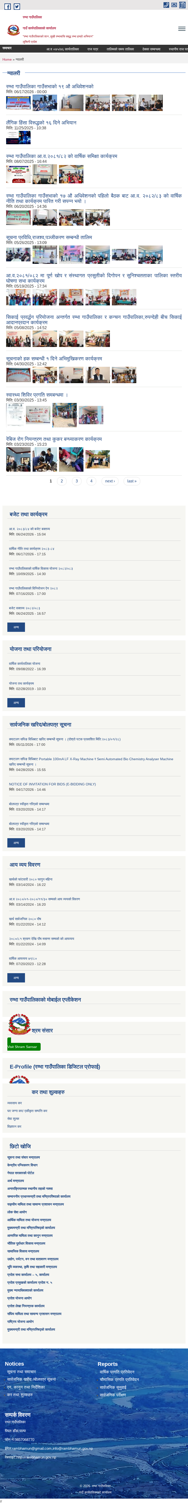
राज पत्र (80, 49)
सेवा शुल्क (13, 1119)
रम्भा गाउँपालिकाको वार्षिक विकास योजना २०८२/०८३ (41, 568)
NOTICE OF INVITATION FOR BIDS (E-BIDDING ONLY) (52, 784)
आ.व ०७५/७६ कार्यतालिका (50, 49)
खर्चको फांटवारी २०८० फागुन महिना (30, 879)
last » (132, 481)
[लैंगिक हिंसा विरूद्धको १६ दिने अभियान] (18, 137)
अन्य (16, 627)
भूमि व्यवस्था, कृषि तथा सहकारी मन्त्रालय (32, 1267)
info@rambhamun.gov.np (73, 1448)
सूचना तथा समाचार (21, 1372)
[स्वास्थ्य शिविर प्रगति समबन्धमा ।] (15, 415)
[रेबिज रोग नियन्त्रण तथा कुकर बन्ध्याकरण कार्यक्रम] (18, 459)
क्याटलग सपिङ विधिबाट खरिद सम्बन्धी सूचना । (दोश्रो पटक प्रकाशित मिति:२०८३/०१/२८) (65, 739)
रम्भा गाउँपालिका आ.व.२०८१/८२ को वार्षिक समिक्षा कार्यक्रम (61, 156)
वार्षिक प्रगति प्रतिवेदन (117, 1372)
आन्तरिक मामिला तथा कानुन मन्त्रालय (30, 1235)
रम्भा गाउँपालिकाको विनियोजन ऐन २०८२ (33, 588)
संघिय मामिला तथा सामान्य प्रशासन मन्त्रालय (34, 1314)
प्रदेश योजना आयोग (19, 1298)
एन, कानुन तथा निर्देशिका (26, 1387)
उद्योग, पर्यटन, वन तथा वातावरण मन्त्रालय (33, 1259)
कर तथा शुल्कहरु (20, 1395)
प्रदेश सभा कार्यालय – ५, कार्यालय (28, 1275)
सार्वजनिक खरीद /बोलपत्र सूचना (31, 1379)
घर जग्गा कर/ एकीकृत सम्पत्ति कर (27, 1111)
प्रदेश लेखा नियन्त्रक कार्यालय (26, 1306)
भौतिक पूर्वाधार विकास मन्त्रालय (26, 1243)
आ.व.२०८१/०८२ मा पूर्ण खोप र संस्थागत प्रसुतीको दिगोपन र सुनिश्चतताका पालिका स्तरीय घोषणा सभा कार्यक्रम (94, 278)
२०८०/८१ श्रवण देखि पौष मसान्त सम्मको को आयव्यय (41, 939)
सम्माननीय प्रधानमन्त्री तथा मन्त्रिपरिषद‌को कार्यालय (38, 1196)
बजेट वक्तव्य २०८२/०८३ (24, 608)
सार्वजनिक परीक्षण (113, 1395)
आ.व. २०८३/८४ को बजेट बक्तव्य (29, 529)
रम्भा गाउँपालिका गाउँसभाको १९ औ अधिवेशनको (50, 86)
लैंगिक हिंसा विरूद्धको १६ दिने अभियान (41, 122)
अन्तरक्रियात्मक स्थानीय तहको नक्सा (30, 1189)
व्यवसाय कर (14, 1103)
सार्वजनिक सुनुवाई (113, 1387)
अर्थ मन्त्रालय (15, 1181)
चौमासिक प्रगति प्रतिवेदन (119, 1379)
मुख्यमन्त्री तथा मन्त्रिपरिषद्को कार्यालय (31, 1228)
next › (110, 481)
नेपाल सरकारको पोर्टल (20, 1173)
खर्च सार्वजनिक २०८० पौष (25, 919)
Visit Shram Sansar (22, 1047)
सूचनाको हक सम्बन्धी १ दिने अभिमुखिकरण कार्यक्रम (54, 358)
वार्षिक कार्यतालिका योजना (24, 664)
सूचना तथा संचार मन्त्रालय (23, 1157)
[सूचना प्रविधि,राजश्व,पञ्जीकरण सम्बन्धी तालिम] (18, 254)
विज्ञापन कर (14, 1126)
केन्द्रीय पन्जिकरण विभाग (22, 1165)
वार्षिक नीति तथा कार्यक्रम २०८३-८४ (31, 549)
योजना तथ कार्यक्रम (21, 683)
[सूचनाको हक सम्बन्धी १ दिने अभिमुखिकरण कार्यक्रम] (18, 374)
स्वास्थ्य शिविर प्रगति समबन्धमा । (37, 395)
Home (7, 59)
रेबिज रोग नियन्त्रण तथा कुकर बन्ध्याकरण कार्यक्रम (54, 439)
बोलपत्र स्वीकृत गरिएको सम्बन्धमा (29, 804)
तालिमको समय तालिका (107, 49)
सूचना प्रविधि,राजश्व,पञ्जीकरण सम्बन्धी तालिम (49, 237)
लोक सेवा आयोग (17, 1212)
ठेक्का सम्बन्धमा (139, 49)
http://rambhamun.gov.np (36, 1457)
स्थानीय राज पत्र (166, 49)
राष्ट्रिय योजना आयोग (20, 1322)
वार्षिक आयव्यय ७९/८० (23, 958)
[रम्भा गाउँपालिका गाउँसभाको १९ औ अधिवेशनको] (18, 102)
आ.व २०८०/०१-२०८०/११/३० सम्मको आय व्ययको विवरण (44, 899)
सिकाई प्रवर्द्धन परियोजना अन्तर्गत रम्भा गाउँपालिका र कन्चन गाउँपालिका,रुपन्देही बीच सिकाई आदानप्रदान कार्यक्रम (94, 319)
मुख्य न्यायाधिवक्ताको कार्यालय (25, 1290)
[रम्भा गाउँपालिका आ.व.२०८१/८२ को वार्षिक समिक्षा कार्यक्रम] (18, 174)
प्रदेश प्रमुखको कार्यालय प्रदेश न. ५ (29, 1282)
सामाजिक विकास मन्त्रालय (23, 1251)
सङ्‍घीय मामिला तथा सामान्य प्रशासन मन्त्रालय (35, 1204)
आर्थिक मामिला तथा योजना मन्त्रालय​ (29, 1220)
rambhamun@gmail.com (32, 1448)
